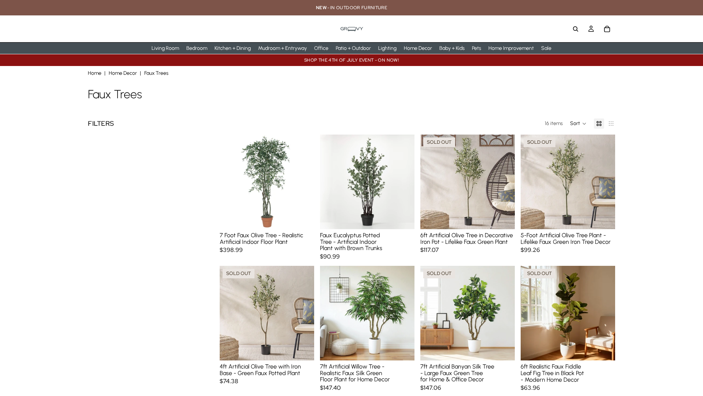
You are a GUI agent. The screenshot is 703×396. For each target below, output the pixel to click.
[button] (578, 123)
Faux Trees (156, 73)
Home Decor (123, 73)
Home (94, 73)
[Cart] (607, 29)
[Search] (576, 29)
